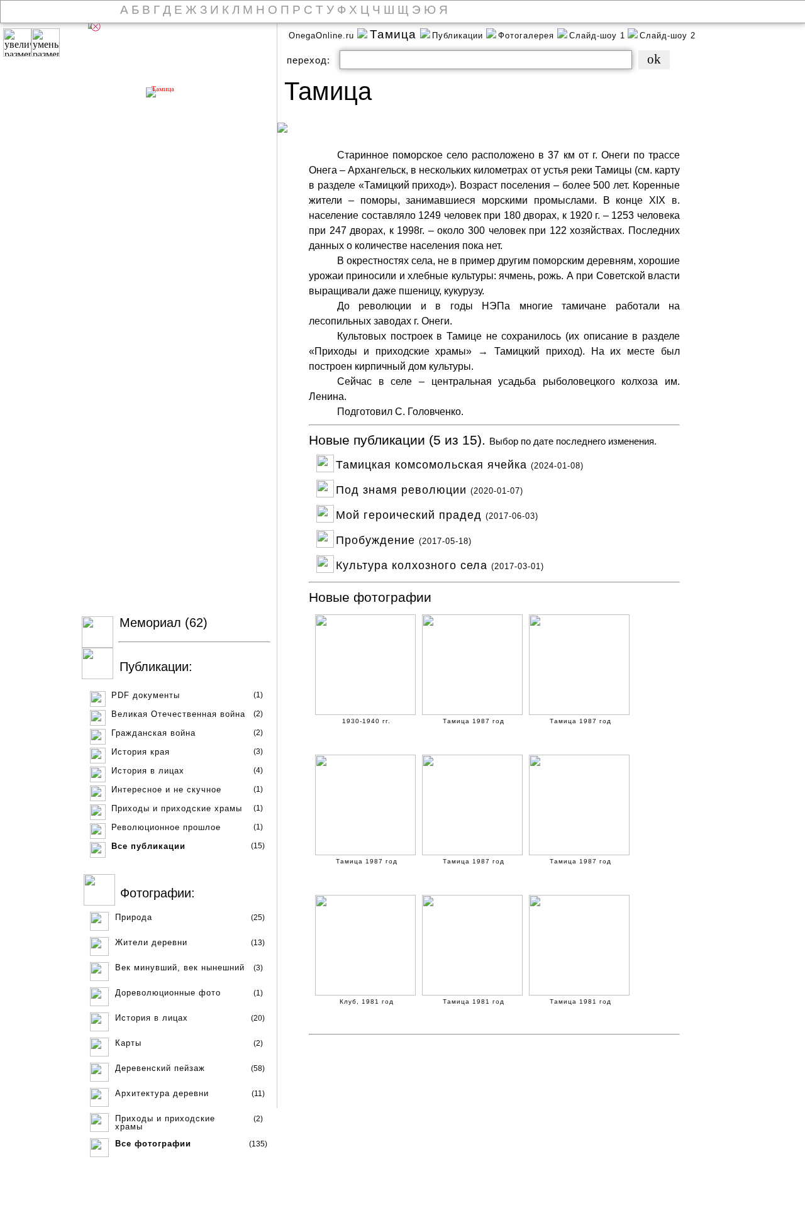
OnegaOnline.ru (323, 35)
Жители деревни (151, 942)
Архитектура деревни (162, 1093)
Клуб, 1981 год (367, 1002)
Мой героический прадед (437, 513)
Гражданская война (153, 733)
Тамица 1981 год (473, 1002)
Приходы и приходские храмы (176, 808)
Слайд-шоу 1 (597, 35)
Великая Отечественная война (178, 714)
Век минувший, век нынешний (180, 967)
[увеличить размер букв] (17, 42)
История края (140, 752)
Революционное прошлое (166, 827)
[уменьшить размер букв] (45, 42)
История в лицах (147, 771)
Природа (133, 917)
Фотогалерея (527, 35)
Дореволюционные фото (168, 993)
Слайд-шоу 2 (668, 35)
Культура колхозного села (440, 564)
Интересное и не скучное (166, 789)
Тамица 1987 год (473, 721)
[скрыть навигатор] (95, 26)
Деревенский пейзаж (160, 1068)
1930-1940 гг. (366, 721)
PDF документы (145, 695)
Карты (128, 1043)
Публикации (459, 35)
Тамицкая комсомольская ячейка (460, 463)
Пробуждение (404, 539)
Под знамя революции (429, 488)
